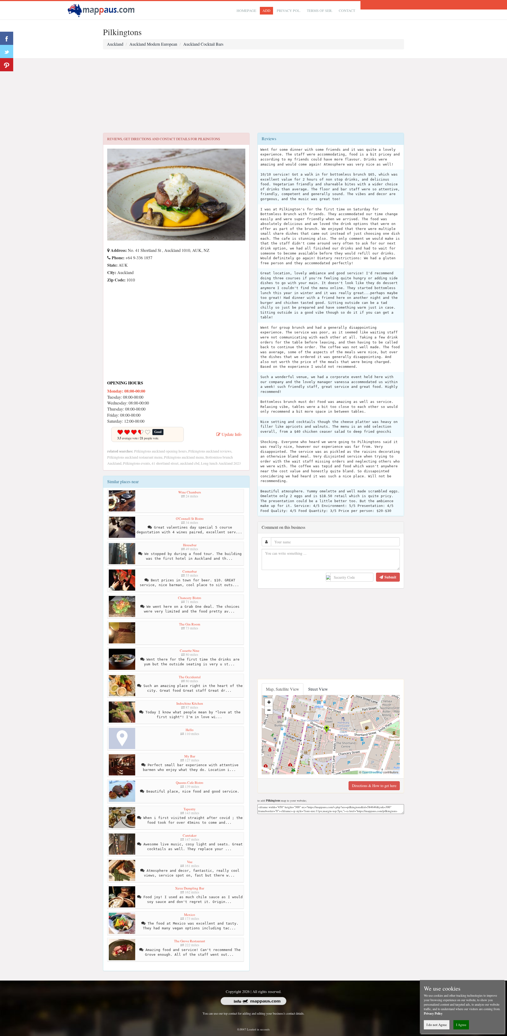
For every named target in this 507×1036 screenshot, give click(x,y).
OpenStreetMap (372, 772)
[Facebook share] (6, 38)
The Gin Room (189, 624)
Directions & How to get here (374, 785)
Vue (190, 861)
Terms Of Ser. (319, 10)
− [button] (269, 710)
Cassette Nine (189, 650)
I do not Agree (436, 1024)
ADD (266, 10)
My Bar (189, 756)
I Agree (461, 1024)
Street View (318, 689)
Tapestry (190, 809)
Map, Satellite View (282, 689)
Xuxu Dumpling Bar (189, 888)
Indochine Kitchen (189, 703)
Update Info (230, 434)
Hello (190, 729)
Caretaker (189, 835)
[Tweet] (6, 51)
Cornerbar (189, 571)
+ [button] (269, 702)
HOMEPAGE (246, 10)
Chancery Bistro (189, 597)
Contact (347, 10)
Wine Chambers (189, 492)
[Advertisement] (253, 96)
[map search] (102, 9)
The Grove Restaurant (189, 941)
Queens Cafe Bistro (189, 782)
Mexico (189, 914)
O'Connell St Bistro (190, 518)
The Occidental (190, 677)
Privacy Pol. (289, 10)
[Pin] (6, 64)
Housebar (189, 545)
